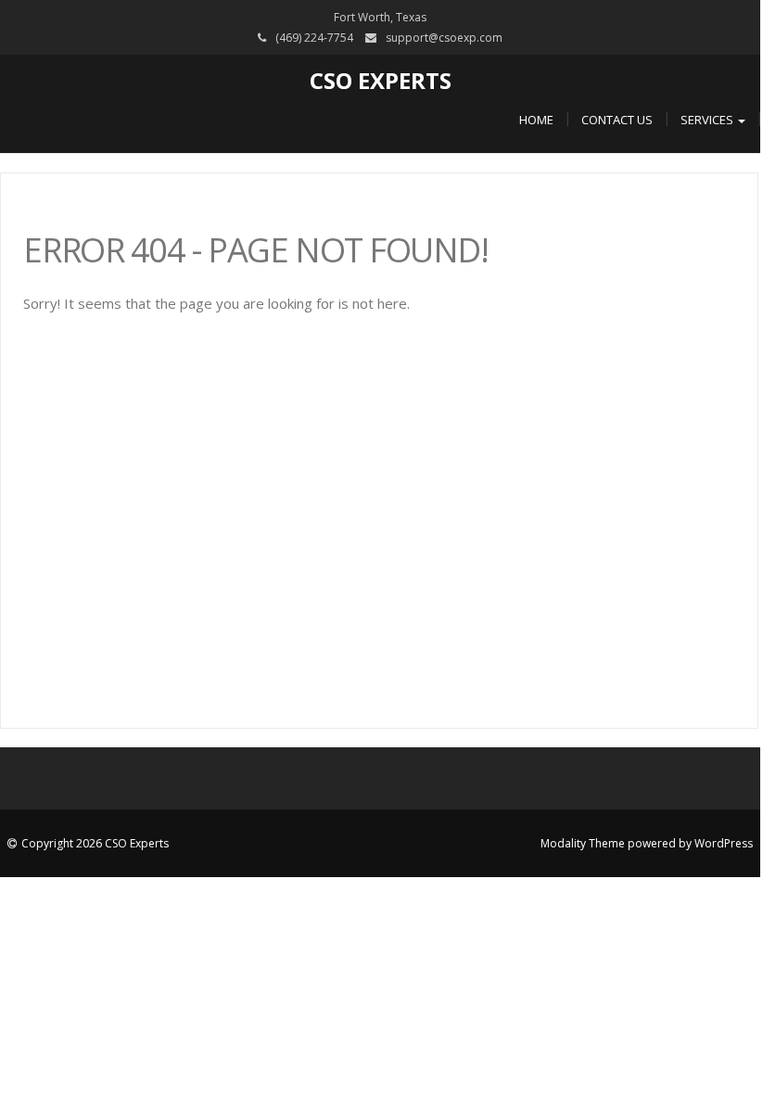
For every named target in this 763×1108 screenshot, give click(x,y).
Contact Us (617, 119)
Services (708, 119)
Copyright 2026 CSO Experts (95, 843)
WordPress (723, 843)
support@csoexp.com (444, 37)
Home (536, 119)
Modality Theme (582, 843)
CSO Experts (380, 80)
